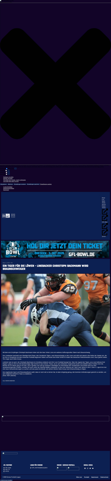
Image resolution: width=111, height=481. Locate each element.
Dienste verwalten (8, 178)
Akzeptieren (3, 184)
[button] (55, 84)
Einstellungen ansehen (20, 184)
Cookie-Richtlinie (7, 187)
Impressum (6, 190)
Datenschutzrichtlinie (8, 188)
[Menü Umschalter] (99, 194)
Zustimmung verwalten (6, 480)
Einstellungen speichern (33, 184)
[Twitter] (90, 468)
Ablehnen (10, 184)
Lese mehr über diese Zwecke (11, 181)
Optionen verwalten (8, 177)
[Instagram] (87, 468)
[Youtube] (92, 468)
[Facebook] (85, 468)
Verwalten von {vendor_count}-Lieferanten (14, 180)
